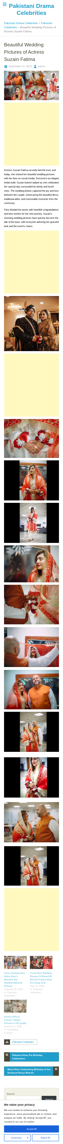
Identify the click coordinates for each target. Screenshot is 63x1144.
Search (11, 1093)
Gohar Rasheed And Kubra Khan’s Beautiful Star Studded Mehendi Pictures (14, 979)
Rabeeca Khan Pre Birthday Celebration (27, 1057)
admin (41, 66)
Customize (16, 1137)
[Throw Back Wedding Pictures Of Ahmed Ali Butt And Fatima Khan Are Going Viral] (41, 962)
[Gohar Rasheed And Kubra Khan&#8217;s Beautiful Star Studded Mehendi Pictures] (15, 962)
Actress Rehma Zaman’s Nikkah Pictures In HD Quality (15, 1019)
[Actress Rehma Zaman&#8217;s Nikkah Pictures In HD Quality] (15, 1006)
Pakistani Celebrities (23, 1042)
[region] (31, 1122)
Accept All (32, 1129)
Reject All (45, 1137)
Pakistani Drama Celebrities (21, 23)
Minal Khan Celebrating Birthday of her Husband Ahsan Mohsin (28, 1071)
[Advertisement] (31, 134)
